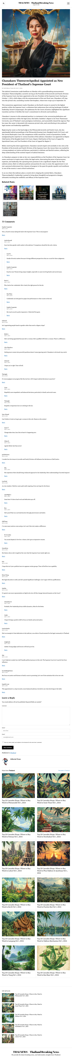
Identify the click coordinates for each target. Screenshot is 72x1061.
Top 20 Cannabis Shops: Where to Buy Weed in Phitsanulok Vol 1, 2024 (16, 801)
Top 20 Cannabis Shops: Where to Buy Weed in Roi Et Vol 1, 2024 (16, 906)
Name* (3, 727)
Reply (3, 235)
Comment (4, 705)
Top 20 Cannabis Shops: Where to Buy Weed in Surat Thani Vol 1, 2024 (51, 801)
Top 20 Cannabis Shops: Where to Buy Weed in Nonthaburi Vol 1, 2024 (51, 835)
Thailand (13, 753)
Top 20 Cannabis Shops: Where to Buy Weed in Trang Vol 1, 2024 (16, 974)
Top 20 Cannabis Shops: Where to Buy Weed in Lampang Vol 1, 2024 (16, 940)
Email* (3, 734)
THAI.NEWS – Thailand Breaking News (36, 3)
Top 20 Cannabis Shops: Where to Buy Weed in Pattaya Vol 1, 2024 (16, 835)
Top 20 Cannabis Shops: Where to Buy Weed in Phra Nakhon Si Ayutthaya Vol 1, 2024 (52, 870)
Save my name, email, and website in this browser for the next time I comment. (23, 742)
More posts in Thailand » (64, 770)
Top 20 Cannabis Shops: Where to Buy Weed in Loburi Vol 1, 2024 (16, 869)
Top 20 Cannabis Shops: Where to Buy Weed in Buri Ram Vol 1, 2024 (51, 974)
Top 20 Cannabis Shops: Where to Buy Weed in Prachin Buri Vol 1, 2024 (51, 906)
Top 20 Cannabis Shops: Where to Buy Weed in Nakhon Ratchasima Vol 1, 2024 (52, 940)
